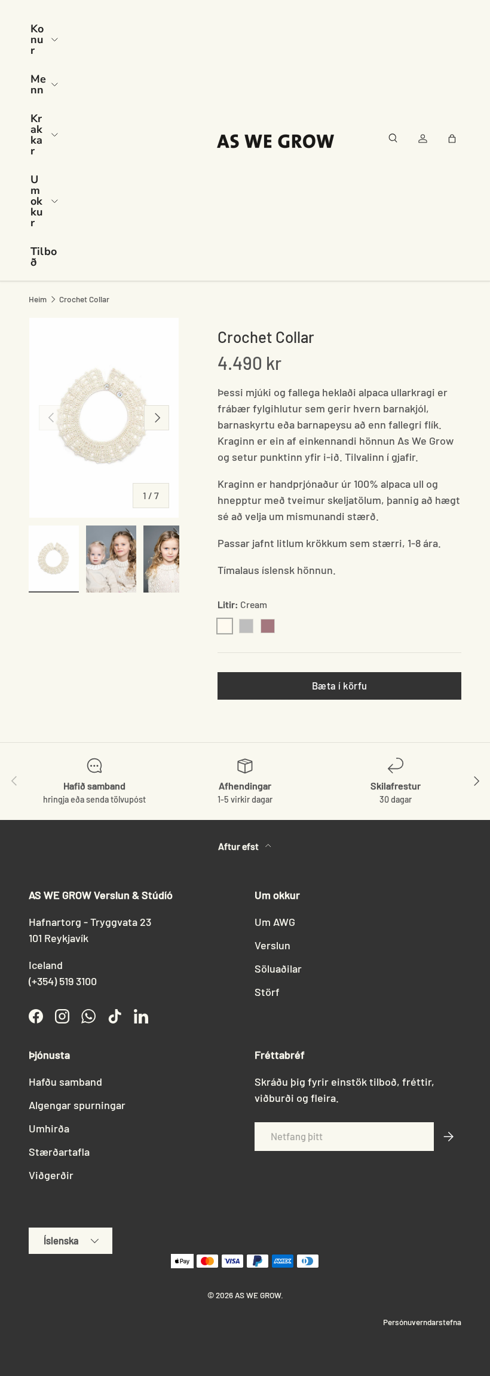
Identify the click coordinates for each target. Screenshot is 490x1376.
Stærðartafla (59, 1151)
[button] (454, 140)
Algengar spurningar (77, 1104)
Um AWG (275, 921)
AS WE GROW (258, 1295)
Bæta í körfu (340, 685)
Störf (267, 991)
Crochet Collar (84, 299)
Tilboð (43, 256)
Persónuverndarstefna (422, 1322)
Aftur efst (239, 846)
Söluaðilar (278, 968)
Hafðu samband (65, 1081)
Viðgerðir (51, 1174)
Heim (38, 299)
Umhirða (49, 1128)
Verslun (272, 945)
